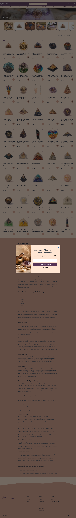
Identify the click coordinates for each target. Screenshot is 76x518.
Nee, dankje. (45, 267)
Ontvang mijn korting (45, 264)
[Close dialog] (58, 247)
